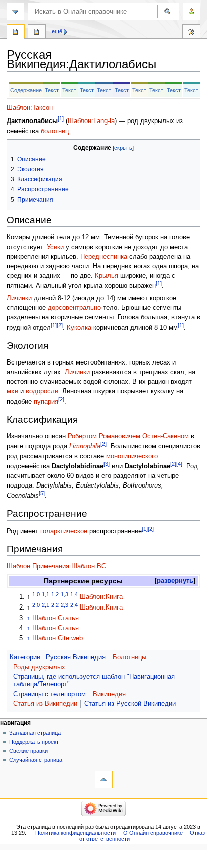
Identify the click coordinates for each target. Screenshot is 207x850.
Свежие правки (28, 751)
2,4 (74, 605)
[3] (107, 464)
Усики (55, 247)
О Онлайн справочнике (153, 833)
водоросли (42, 391)
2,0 (36, 605)
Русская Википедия (76, 657)
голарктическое (63, 531)
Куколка (79, 327)
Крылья (106, 275)
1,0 (36, 594)
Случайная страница (35, 760)
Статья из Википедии (45, 703)
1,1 (45, 594)
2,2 (55, 605)
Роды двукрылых (39, 667)
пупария (46, 401)
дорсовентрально (74, 307)
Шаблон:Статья (55, 618)
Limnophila (84, 446)
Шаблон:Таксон (30, 107)
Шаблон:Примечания (38, 566)
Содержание (26, 90)
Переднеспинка (103, 256)
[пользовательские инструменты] (191, 11)
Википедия (109, 694)
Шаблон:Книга (101, 596)
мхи (12, 391)
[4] (179, 464)
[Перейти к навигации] (15, 11)
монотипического (132, 456)
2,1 (45, 605)
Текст (52, 90)
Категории (25, 657)
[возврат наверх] (104, 779)
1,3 (64, 594)
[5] (42, 493)
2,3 (64, 605)
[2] (60, 325)
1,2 (55, 594)
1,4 (74, 594)
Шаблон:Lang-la (91, 121)
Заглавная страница (35, 733)
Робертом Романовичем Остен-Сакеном (128, 436)
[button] (175, 581)
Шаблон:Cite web (57, 638)
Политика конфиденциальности (75, 833)
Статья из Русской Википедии (130, 703)
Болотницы (129, 657)
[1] (61, 118)
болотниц (55, 131)
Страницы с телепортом (49, 694)
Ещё (57, 31)
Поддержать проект (34, 742)
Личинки (19, 298)
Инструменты (191, 33)
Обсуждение (36, 33)
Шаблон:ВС (88, 566)
